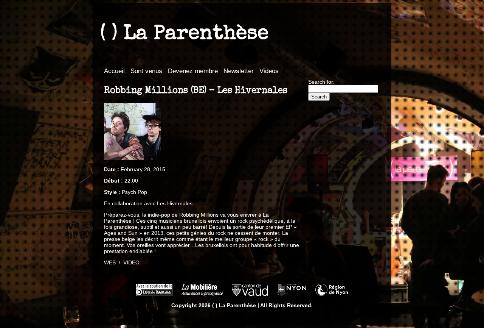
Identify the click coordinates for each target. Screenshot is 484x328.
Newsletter (238, 71)
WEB (110, 262)
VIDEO (131, 262)
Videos (269, 71)
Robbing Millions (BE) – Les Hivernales (195, 90)
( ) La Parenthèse (184, 34)
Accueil (114, 71)
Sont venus (146, 71)
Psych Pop (134, 192)
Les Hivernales (174, 203)
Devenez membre (193, 71)
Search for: (321, 82)
